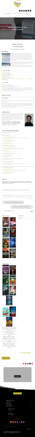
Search (32, 211)
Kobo (23, 78)
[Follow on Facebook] (26, 10)
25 (24, 380)
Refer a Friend (8, 403)
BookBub (19, 123)
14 (16, 380)
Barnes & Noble (18, 78)
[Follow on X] (28, 10)
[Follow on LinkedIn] (23, 422)
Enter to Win (6, 358)
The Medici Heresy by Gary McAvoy (17, 373)
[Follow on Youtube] (24, 10)
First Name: (14, 387)
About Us (17, 418)
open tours (27, 182)
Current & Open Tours (10, 400)
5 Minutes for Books (7, 162)
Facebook (15, 124)
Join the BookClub (9, 406)
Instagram (4, 124)
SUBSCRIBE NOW (17, 393)
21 (21, 380)
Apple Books (13, 78)
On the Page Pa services (8, 159)
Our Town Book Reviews (8, 154)
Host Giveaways (9, 404)
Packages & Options (11, 408)
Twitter (9, 124)
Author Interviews (11, 414)
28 (26, 380)
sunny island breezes (7, 164)
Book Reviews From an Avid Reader (10, 146)
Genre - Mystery (17, 197)
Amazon (8, 78)
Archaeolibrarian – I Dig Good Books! (10, 136)
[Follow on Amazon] (19, 10)
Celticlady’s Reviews (7, 151)
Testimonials (10, 410)
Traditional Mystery (31, 198)
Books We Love (10, 413)
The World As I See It (7, 173)
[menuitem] (26, 13)
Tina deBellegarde (31, 197)
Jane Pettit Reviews (7, 141)
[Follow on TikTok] (30, 10)
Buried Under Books (7, 138)
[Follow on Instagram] (22, 10)
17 (18, 380)
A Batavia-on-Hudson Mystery (7, 197)
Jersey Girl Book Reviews (8, 168)
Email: (14, 388)
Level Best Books (21, 197)
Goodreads (27, 78)
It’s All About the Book (8, 149)
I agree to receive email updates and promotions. (18, 390)
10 (13, 380)
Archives (19, 217)
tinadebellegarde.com (6, 123)
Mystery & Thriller (26, 197)
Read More (17, 376)
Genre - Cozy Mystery (12, 197)
